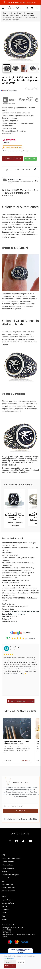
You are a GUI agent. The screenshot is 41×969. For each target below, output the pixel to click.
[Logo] (15, 8)
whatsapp (31, 158)
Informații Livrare (7, 878)
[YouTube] (30, 841)
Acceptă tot (9, 966)
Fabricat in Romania (14, 522)
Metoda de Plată (7, 884)
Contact (4, 919)
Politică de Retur (7, 865)
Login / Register (7, 900)
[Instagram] (16, 841)
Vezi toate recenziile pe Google (21, 701)
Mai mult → (26, 760)
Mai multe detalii (9, 958)
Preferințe (21, 962)
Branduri (4, 913)
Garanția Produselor (8, 887)
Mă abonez (20, 811)
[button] (27, 8)
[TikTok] (23, 841)
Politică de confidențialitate (11, 858)
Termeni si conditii (8, 862)
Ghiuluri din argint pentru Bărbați (22, 15)
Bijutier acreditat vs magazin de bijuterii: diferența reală (16, 742)
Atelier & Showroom (8, 891)
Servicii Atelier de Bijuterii (10, 874)
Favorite (4, 906)
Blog (3, 916)
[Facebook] (10, 841)
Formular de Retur (8, 903)
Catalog (5, 13)
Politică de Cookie (8, 868)
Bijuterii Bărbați (16, 13)
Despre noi (5, 871)
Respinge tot (10, 962)
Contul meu (5, 909)
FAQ (3, 881)
